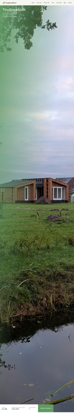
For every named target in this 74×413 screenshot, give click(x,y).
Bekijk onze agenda (45, 408)
